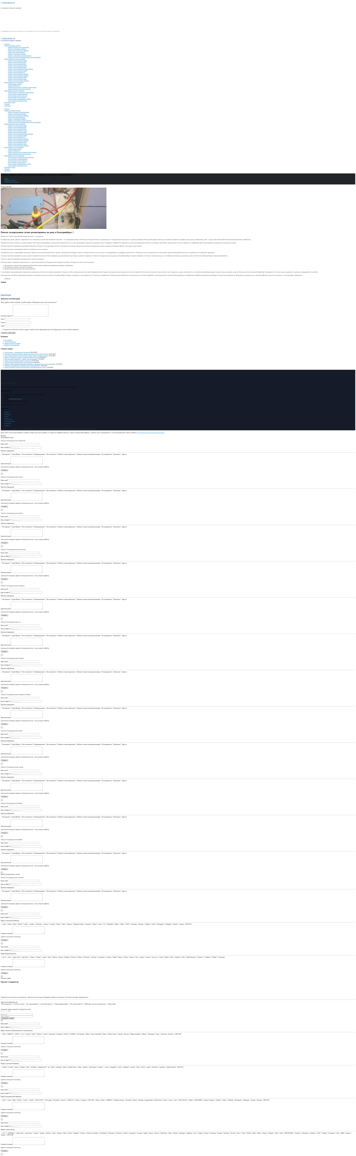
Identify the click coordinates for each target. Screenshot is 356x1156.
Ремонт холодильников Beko (17, 62)
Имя (3, 319)
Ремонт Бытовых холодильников (18, 47)
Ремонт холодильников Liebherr (18, 74)
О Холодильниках (10, 342)
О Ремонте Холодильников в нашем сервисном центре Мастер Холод (26, 354)
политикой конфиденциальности (151, 433)
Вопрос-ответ (8, 419)
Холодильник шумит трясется (17, 96)
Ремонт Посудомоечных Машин (18, 50)
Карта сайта (7, 423)
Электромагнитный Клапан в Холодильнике (18, 362)
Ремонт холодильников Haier (17, 67)
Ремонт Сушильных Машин (17, 54)
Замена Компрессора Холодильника (19, 89)
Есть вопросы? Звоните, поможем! (11, 8)
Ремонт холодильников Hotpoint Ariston (20, 69)
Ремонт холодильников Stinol (17, 77)
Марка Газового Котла (8, 1129)
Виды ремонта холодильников (14, 82)
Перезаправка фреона (15, 84)
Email (3, 322)
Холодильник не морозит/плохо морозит (21, 92)
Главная (6, 44)
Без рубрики (8, 340)
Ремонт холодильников (11, 345)
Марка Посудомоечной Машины (11, 1096)
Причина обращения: (7, 451)
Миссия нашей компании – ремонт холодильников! (20, 359)
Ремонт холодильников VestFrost (18, 81)
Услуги (6, 416)
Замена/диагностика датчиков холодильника (22, 87)
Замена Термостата (14, 86)
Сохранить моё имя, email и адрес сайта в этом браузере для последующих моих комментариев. (41, 329)
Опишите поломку (7, 933)
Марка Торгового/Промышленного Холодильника (17, 1030)
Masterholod (6, 295)
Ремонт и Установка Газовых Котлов (19, 55)
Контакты (7, 106)
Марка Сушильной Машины (10, 1063)
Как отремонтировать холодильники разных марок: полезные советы (26, 355)
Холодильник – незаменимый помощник (17, 352)
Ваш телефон (5, 447)
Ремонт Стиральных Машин (17, 49)
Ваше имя (4, 444)
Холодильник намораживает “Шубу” (20, 99)
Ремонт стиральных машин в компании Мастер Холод (21, 357)
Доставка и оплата (9, 421)
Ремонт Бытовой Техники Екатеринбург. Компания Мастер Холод (25, 367)
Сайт (2, 326)
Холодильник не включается (17, 97)
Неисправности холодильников (14, 91)
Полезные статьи (9, 102)
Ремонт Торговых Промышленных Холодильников (24, 57)
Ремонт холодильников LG (16, 72)
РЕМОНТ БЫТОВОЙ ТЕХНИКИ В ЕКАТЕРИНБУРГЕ (22, 366)
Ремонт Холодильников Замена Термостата (18, 360)
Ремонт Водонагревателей (16, 52)
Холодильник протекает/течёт (17, 101)
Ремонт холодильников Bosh (17, 64)
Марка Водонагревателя (8, 953)
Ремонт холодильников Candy (17, 65)
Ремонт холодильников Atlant (17, 60)
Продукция (7, 414)
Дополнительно (6, 463)
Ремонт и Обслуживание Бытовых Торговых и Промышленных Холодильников (29, 364)
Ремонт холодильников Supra (17, 79)
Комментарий (7, 316)
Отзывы (7, 104)
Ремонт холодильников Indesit (17, 71)
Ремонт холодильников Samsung (18, 76)
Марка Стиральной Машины (10, 920)
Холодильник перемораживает (18, 94)
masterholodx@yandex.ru (15, 399)
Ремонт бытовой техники (12, 45)
